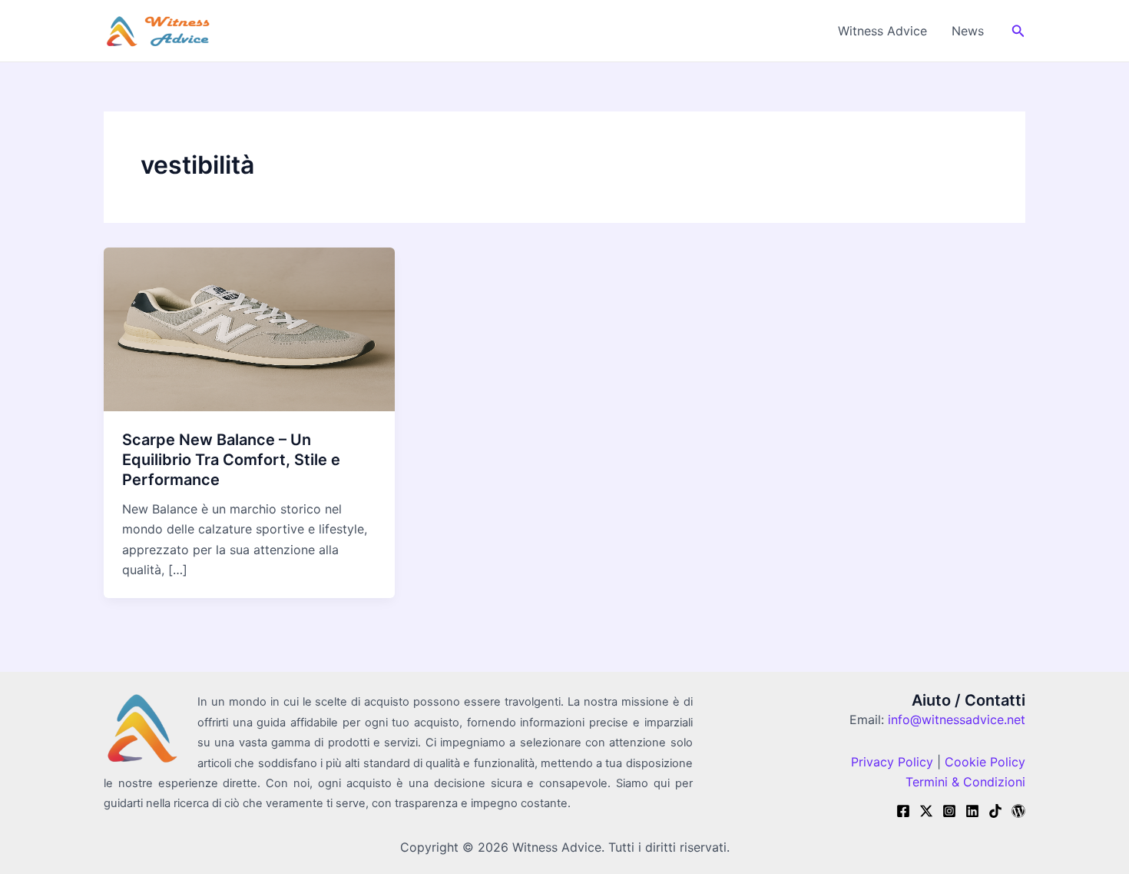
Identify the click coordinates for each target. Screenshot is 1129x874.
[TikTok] (995, 811)
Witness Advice (882, 30)
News (968, 30)
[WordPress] (1018, 811)
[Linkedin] (972, 811)
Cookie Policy (983, 761)
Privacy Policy (892, 761)
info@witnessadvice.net (956, 719)
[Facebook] (903, 811)
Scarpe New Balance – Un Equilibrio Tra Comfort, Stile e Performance (231, 459)
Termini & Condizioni (965, 781)
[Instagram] (949, 811)
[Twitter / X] (926, 811)
